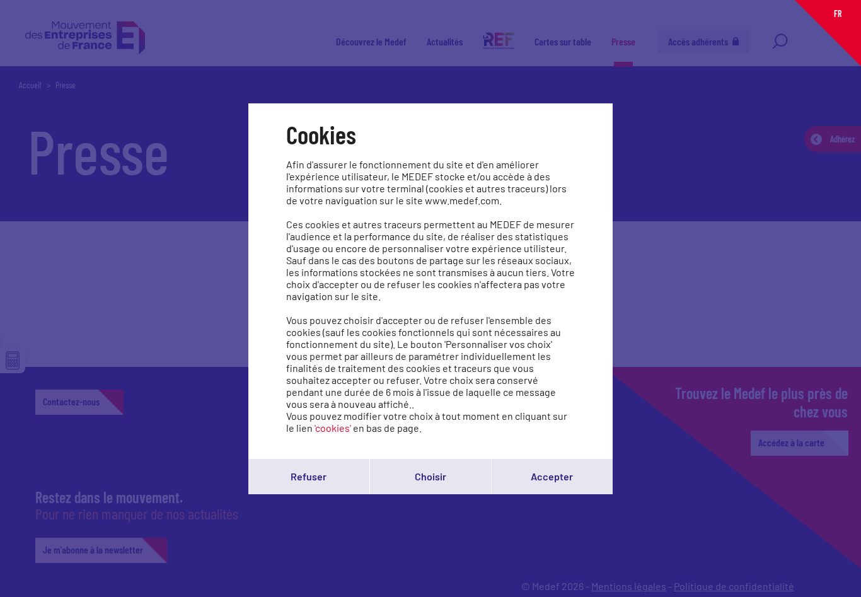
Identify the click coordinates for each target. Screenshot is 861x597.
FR (837, 13)
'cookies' (333, 428)
